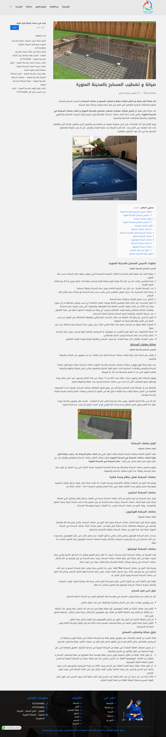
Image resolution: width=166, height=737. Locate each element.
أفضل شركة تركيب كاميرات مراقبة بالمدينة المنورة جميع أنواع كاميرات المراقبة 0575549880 (29, 44)
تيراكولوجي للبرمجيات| (63, 730)
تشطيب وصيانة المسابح (127, 93)
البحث (14, 27)
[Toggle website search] (11, 6)
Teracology (47, 730)
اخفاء (136, 207)
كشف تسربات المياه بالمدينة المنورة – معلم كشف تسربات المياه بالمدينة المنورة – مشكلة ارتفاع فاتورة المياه (28, 66)
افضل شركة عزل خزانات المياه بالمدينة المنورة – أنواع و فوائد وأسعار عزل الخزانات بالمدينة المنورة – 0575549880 (29, 55)
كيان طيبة (137, 365)
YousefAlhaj (151, 93)
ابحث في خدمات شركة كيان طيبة (31, 23)
